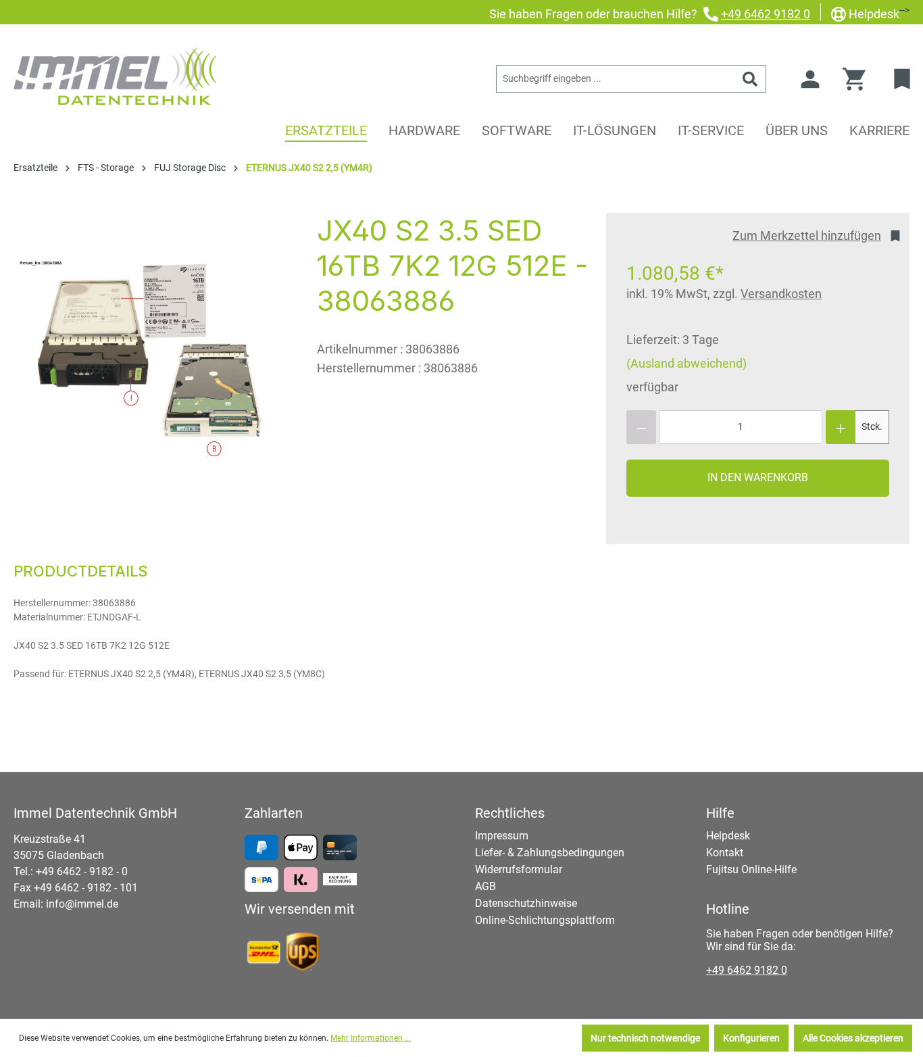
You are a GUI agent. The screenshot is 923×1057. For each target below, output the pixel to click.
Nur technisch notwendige (645, 1038)
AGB (485, 886)
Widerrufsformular (518, 869)
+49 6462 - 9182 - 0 (82, 871)
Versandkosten (781, 294)
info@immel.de (82, 904)
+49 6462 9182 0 (765, 14)
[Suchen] (750, 79)
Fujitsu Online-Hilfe (751, 869)
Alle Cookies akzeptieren (853, 1038)
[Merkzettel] (903, 79)
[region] (151, 358)
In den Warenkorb (757, 477)
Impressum (501, 835)
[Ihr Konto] (810, 79)
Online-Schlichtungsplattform (545, 920)
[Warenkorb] (858, 79)
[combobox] (615, 79)
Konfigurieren (751, 1038)
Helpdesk (874, 14)
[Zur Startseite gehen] (115, 76)
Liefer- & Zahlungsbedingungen (549, 852)
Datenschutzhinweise (526, 903)
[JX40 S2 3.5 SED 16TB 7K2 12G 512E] (151, 358)
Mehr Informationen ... (370, 1038)
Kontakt (724, 852)
